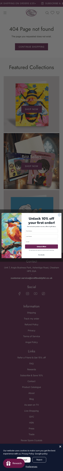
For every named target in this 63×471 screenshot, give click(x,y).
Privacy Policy (28, 453)
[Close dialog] (59, 214)
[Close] (60, 446)
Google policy (41, 453)
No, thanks (41, 255)
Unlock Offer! (41, 246)
